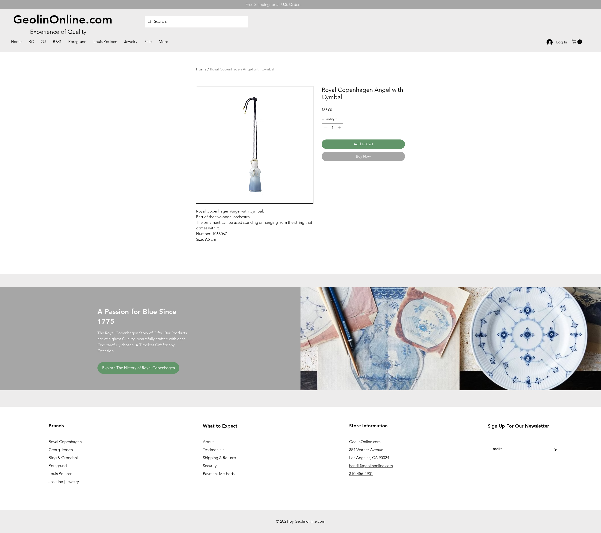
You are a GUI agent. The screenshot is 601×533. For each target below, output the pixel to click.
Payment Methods (219, 473)
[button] (577, 41)
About (208, 441)
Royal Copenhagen (65, 441)
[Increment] (340, 128)
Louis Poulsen (60, 473)
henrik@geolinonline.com (371, 465)
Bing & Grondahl (63, 457)
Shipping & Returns (219, 457)
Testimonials (213, 449)
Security (210, 465)
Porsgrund (58, 465)
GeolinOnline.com (62, 19)
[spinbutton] (332, 128)
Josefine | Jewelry (64, 481)
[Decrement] (325, 128)
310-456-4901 (361, 473)
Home (201, 69)
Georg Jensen (61, 449)
